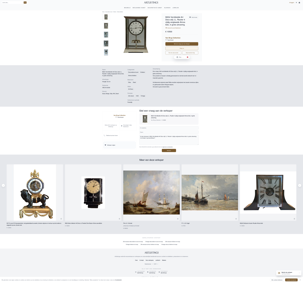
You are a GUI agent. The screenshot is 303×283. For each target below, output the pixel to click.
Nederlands (148, 264)
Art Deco (130, 89)
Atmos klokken (132, 75)
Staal (134, 82)
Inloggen (291, 2)
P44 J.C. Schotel (127, 223)
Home (103, 11)
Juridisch (157, 260)
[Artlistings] (151, 2)
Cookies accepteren (291, 280)
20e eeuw (131, 96)
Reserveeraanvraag (190, 52)
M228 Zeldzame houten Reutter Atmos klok (251, 223)
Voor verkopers (150, 260)
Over (136, 260)
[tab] (106, 17)
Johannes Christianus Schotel (131, 226)
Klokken (114, 11)
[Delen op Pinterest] (187, 57)
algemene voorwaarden (167, 146)
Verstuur (169, 150)
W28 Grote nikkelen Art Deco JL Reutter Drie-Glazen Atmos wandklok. (83, 223)
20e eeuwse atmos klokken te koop (150, 244)
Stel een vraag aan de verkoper (182, 44)
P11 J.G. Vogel (185, 223)
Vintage (143, 96)
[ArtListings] (151, 253)
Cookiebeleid (118, 280)
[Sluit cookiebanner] (300, 280)
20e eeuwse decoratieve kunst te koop (133, 241)
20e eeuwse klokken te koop (172, 241)
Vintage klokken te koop (132, 244)
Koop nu (182, 48)
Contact (142, 260)
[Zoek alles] (25, 2)
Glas (129, 82)
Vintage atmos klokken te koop (169, 244)
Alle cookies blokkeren (277, 280)
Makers (164, 260)
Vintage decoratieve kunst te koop (154, 241)
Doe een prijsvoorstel (173, 52)
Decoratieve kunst (108, 11)
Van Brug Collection (172, 38)
